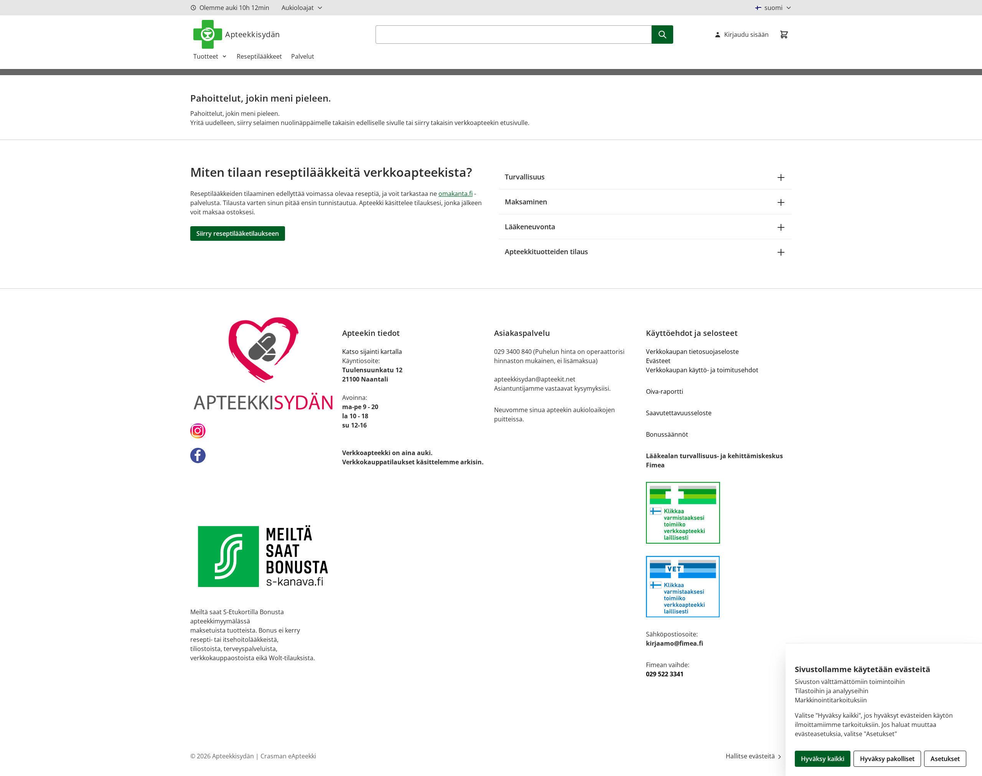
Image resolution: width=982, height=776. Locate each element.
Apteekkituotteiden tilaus (546, 251)
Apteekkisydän (252, 34)
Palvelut (302, 56)
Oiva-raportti (664, 391)
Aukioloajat (298, 7)
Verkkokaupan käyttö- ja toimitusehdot (702, 370)
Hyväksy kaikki (822, 759)
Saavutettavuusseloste (679, 413)
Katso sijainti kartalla (372, 351)
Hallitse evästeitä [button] (751, 756)
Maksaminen (526, 201)
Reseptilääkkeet (259, 56)
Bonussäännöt (667, 434)
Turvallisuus (525, 176)
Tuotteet (205, 56)
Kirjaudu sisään (746, 34)
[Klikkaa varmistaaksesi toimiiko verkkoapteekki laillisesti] (719, 513)
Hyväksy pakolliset (887, 759)
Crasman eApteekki (288, 756)
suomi (774, 7)
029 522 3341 (665, 674)
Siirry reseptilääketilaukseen (237, 233)
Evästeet (658, 361)
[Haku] (662, 34)
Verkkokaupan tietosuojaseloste (692, 351)
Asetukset (945, 759)
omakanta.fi (455, 193)
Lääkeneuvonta (530, 226)
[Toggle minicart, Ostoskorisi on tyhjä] (784, 34)
